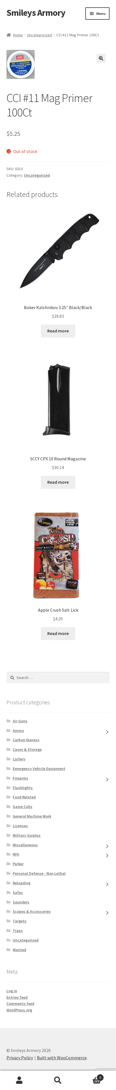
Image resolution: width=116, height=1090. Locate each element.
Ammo (18, 730)
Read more (58, 331)
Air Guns (20, 720)
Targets (19, 920)
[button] (101, 58)
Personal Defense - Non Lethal (39, 873)
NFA (16, 854)
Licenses (20, 825)
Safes (18, 892)
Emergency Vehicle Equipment (39, 768)
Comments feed (20, 1003)
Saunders (21, 902)
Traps (18, 930)
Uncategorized (39, 34)
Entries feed (17, 997)
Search (58, 1080)
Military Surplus (27, 835)
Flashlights (23, 787)
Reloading (21, 882)
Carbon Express (26, 739)
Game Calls (22, 806)
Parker (18, 863)
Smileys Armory (35, 12)
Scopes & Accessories (32, 911)
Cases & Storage (27, 749)
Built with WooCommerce (62, 1057)
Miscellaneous (25, 844)
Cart (89, 1075)
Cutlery (19, 759)
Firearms (20, 778)
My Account (19, 1080)
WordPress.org (19, 1010)
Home (18, 34)
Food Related (24, 797)
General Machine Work (32, 816)
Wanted (19, 949)
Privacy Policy (19, 1057)
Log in (11, 990)
